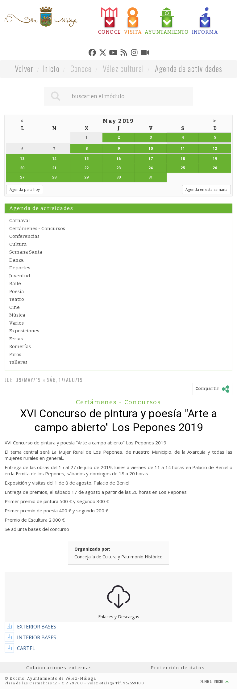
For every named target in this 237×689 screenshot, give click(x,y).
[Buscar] (55, 96)
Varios (16, 323)
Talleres (18, 362)
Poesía (16, 291)
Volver (24, 68)
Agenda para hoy (25, 189)
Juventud (19, 276)
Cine (14, 307)
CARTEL (26, 648)
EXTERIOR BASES (36, 626)
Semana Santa (25, 252)
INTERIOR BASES (36, 637)
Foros (15, 354)
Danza (16, 260)
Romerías (20, 346)
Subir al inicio (212, 681)
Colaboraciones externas (59, 667)
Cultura (18, 244)
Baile (15, 283)
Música (17, 315)
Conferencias (24, 236)
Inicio (51, 68)
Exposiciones (24, 331)
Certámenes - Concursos (37, 228)
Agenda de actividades (188, 68)
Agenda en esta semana (206, 189)
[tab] (110, 21)
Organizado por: (92, 549)
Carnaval (19, 220)
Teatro (16, 299)
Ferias (16, 339)
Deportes (19, 268)
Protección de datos (178, 667)
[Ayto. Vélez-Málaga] (41, 16)
